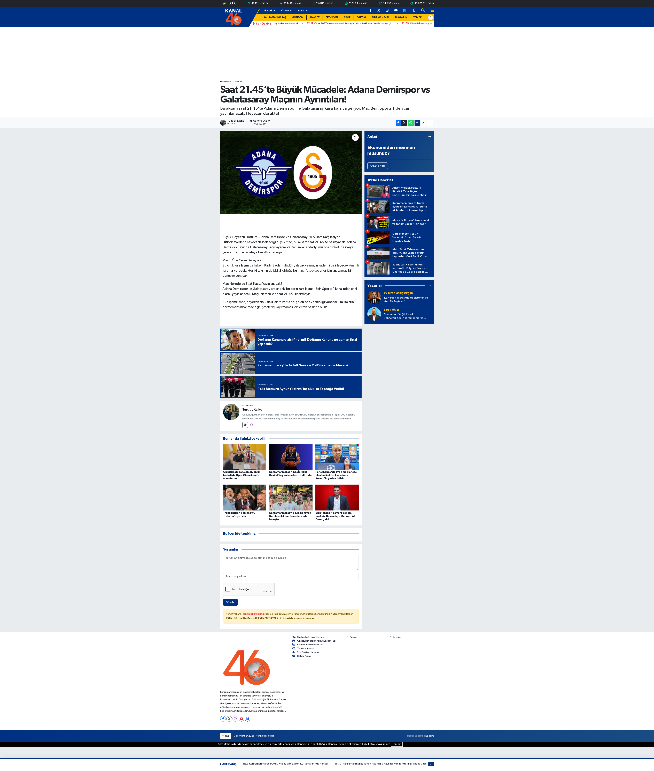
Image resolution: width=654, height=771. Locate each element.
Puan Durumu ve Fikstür (310, 644)
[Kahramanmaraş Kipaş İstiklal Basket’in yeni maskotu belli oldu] (291, 456)
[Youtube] (241, 719)
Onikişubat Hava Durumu (310, 637)
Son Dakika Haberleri (308, 652)
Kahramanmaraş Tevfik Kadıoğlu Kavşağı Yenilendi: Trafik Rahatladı (384, 763)
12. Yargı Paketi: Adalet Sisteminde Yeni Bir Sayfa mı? (406, 299)
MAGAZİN (401, 17)
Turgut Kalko (252, 409)
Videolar (286, 10)
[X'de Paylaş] (404, 123)
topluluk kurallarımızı (254, 614)
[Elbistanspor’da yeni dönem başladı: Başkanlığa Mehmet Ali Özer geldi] (337, 497)
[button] (430, 17)
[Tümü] (429, 136)
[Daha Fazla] (417, 123)
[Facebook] (223, 719)
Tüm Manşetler (305, 648)
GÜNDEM (297, 17)
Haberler (225, 81)
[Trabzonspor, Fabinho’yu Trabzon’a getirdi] (244, 497)
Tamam (396, 744)
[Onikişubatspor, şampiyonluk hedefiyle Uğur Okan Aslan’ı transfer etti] (244, 456)
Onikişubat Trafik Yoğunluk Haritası (316, 641)
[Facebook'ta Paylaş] (398, 123)
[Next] (247, 719)
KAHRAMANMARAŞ (274, 17)
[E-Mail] (245, 425)
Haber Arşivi (304, 656)
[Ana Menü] (431, 10)
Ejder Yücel (391, 310)
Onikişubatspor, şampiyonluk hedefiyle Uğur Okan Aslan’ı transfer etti (241, 475)
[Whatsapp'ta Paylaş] (411, 123)
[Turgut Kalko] (231, 411)
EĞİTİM (361, 17)
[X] (229, 719)
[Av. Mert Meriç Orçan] (374, 297)
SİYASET (314, 17)
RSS (227, 736)
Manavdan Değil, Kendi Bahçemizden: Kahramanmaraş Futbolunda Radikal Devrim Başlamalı (407, 316)
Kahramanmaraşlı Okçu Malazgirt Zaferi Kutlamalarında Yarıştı (288, 763)
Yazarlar (303, 10)
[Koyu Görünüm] (414, 10)
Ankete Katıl (377, 165)
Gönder (230, 602)
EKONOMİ (332, 17)
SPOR (347, 17)
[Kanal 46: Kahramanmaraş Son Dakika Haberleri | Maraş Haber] (233, 16)
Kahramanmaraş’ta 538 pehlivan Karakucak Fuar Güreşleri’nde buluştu (290, 516)
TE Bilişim (429, 736)
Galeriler (269, 10)
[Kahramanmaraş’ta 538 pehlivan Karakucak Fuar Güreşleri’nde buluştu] (291, 497)
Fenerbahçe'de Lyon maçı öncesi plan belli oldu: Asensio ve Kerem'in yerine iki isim (336, 475)
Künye (353, 637)
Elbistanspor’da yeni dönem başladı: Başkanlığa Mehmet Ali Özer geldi (335, 516)
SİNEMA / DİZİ (380, 17)
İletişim (397, 637)
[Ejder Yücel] (374, 313)
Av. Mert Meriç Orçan (398, 293)
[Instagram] (251, 425)
